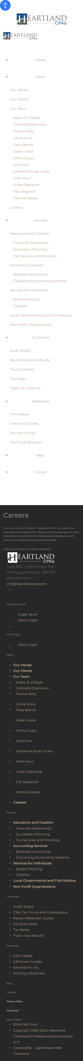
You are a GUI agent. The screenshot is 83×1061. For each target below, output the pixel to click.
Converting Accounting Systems (39, 281)
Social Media (14, 1019)
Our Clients (19, 99)
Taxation (20, 306)
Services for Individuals (28, 290)
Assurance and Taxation (29, 233)
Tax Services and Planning (34, 256)
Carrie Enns (22, 138)
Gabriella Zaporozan (30, 124)
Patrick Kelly (23, 131)
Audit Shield (20, 351)
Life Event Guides (24, 423)
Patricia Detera (25, 198)
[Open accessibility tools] (5, 5)
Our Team (18, 108)
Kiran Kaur (22, 178)
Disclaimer (13, 1010)
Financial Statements (30, 243)
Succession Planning (30, 249)
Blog (40, 455)
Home (40, 60)
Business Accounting (30, 274)
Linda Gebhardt (26, 185)
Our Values (19, 90)
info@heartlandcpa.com (26, 584)
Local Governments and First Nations (40, 315)
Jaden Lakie (23, 151)
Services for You (23, 433)
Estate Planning (26, 299)
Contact (40, 472)
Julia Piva (21, 165)
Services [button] (40, 220)
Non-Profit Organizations (30, 324)
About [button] (40, 77)
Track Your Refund (25, 388)
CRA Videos (19, 414)
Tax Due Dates (22, 369)
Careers (16, 207)
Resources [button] (40, 401)
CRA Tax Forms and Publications (40, 912)
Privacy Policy (15, 1001)
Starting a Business (25, 442)
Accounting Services (26, 265)
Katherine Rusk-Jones (31, 171)
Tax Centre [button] (41, 337)
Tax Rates (18, 379)
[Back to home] (41, 19)
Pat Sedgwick (24, 191)
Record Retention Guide (30, 360)
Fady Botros (23, 145)
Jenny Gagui (23, 158)
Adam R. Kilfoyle (26, 118)
